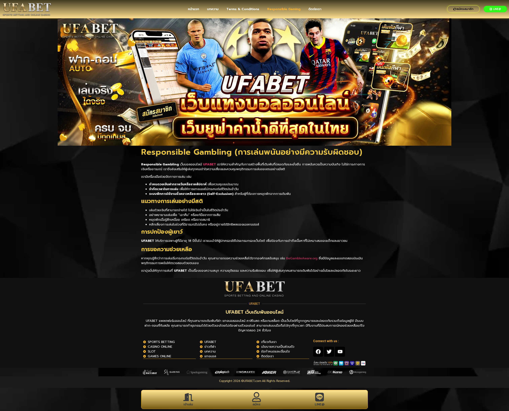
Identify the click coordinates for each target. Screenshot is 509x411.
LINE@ (319, 404)
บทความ (213, 9)
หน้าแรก (193, 9)
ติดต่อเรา (314, 9)
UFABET (209, 164)
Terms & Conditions (242, 9)
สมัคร (256, 404)
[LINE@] (319, 397)
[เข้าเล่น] (188, 397)
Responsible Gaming (283, 9)
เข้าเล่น (188, 404)
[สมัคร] (256, 397)
